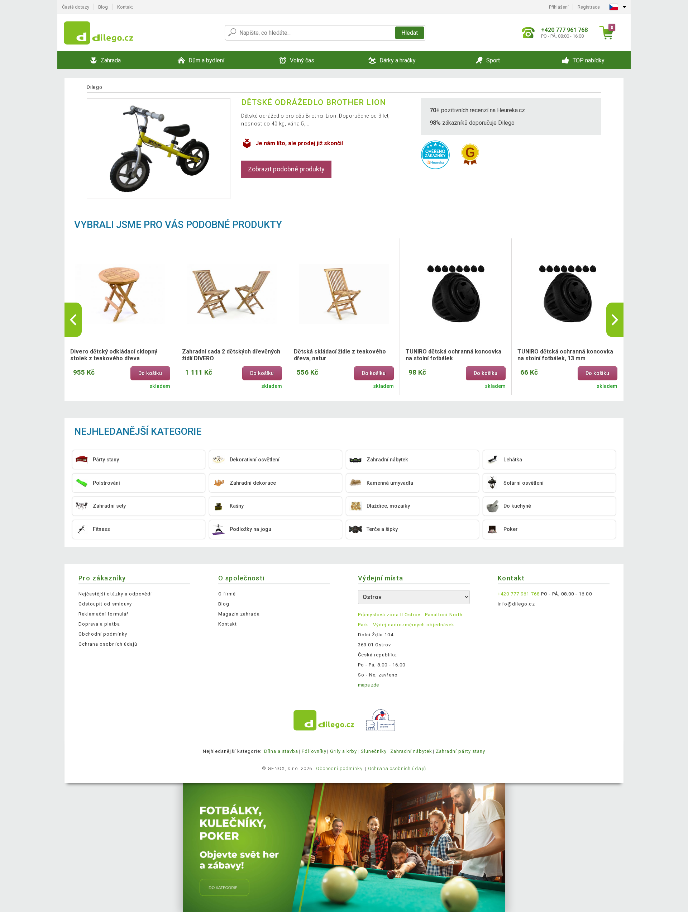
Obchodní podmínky (102, 634)
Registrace (589, 7)
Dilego (94, 87)
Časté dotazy (75, 7)
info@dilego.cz (516, 604)
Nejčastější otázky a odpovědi (115, 594)
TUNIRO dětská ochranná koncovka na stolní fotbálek (453, 355)
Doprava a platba (99, 624)
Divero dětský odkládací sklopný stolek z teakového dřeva (113, 355)
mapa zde (368, 685)
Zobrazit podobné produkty (286, 169)
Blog (103, 7)
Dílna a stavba (281, 751)
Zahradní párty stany (460, 751)
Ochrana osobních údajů (107, 644)
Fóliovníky (314, 751)
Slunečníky (374, 751)
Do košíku (150, 373)
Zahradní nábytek (411, 751)
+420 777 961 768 (519, 594)
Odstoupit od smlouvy (105, 604)
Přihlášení (559, 7)
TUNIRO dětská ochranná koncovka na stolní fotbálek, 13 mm (565, 355)
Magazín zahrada (239, 614)
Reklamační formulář (103, 614)
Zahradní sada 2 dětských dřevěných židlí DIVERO (231, 355)
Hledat (409, 32)
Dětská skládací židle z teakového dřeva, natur (340, 355)
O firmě (227, 594)
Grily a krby (343, 751)
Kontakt (125, 7)
